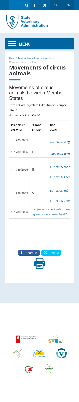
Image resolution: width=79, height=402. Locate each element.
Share (30, 252)
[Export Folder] (49, 371)
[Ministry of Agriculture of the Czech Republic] (27, 342)
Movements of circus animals (26, 22)
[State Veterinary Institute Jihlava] (55, 342)
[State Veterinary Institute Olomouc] (39, 356)
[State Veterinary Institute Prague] (17, 356)
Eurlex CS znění (61, 167)
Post (51, 252)
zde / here (57, 142)
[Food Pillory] (29, 371)
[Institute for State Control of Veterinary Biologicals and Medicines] (61, 356)
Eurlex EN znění (61, 177)
